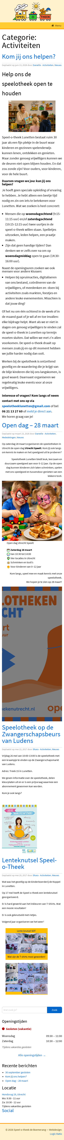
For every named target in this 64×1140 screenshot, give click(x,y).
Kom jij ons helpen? (28, 56)
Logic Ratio (56, 1133)
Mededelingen (9, 437)
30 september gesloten (17, 1072)
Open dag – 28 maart (30, 425)
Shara (35, 749)
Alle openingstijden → (32, 1055)
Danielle (37, 65)
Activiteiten (48, 65)
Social (8, 1110)
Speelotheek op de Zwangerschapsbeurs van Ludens (31, 734)
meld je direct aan (39, 411)
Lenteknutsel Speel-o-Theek (29, 863)
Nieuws (58, 65)
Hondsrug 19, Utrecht (13, 1094)
